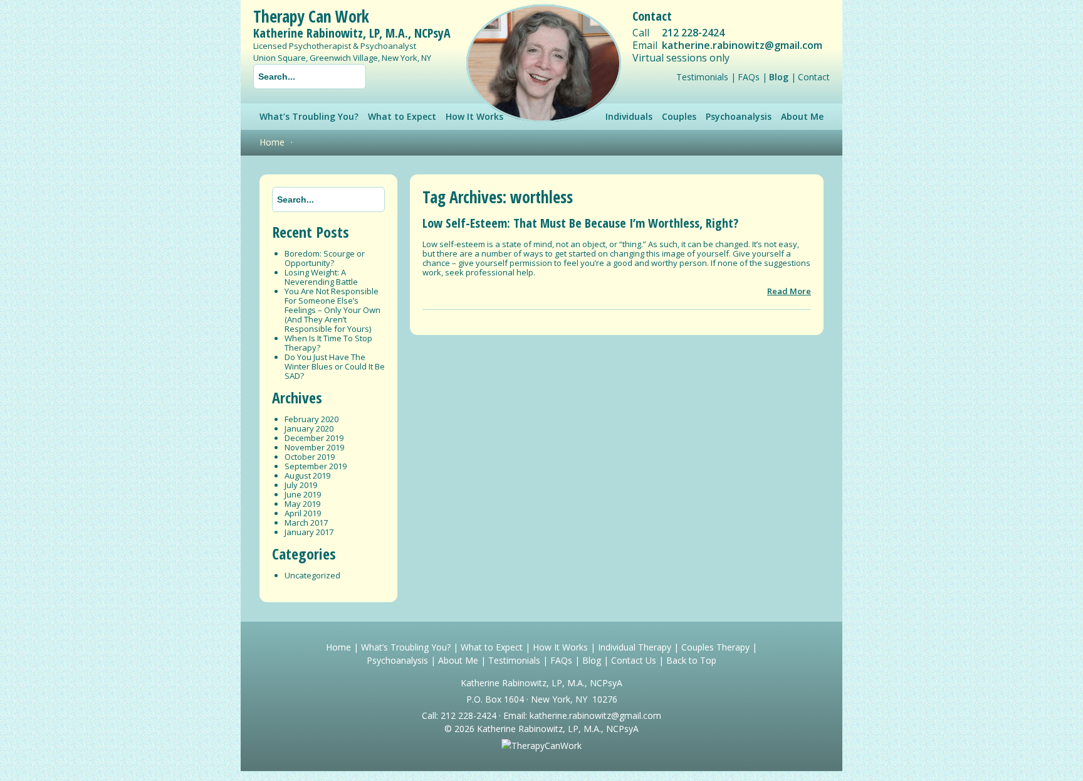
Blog (778, 77)
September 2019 (316, 466)
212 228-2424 (693, 33)
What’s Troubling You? (308, 116)
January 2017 (309, 532)
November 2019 (314, 447)
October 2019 (310, 456)
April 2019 (303, 513)
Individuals (628, 116)
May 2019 (302, 503)
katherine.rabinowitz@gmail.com (742, 45)
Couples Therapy (715, 647)
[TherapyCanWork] (541, 745)
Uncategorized (312, 575)
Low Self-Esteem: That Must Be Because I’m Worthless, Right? (580, 223)
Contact (814, 77)
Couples (679, 116)
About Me (802, 116)
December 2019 (314, 438)
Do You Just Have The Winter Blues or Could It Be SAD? (335, 366)
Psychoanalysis (739, 116)
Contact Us (633, 660)
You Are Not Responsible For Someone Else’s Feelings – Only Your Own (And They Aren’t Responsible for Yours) (332, 309)
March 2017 (306, 522)
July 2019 (301, 485)
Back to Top (691, 660)
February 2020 (311, 419)
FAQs (749, 77)
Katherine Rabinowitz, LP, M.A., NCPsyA (352, 32)
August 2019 (307, 475)
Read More (789, 291)
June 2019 (303, 494)
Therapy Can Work (311, 16)
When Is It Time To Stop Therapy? (328, 342)
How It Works (560, 647)
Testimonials (702, 77)
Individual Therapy (634, 647)
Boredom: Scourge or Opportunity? (325, 258)
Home (272, 142)
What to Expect (402, 116)
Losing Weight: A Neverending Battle (321, 277)
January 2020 (309, 428)
